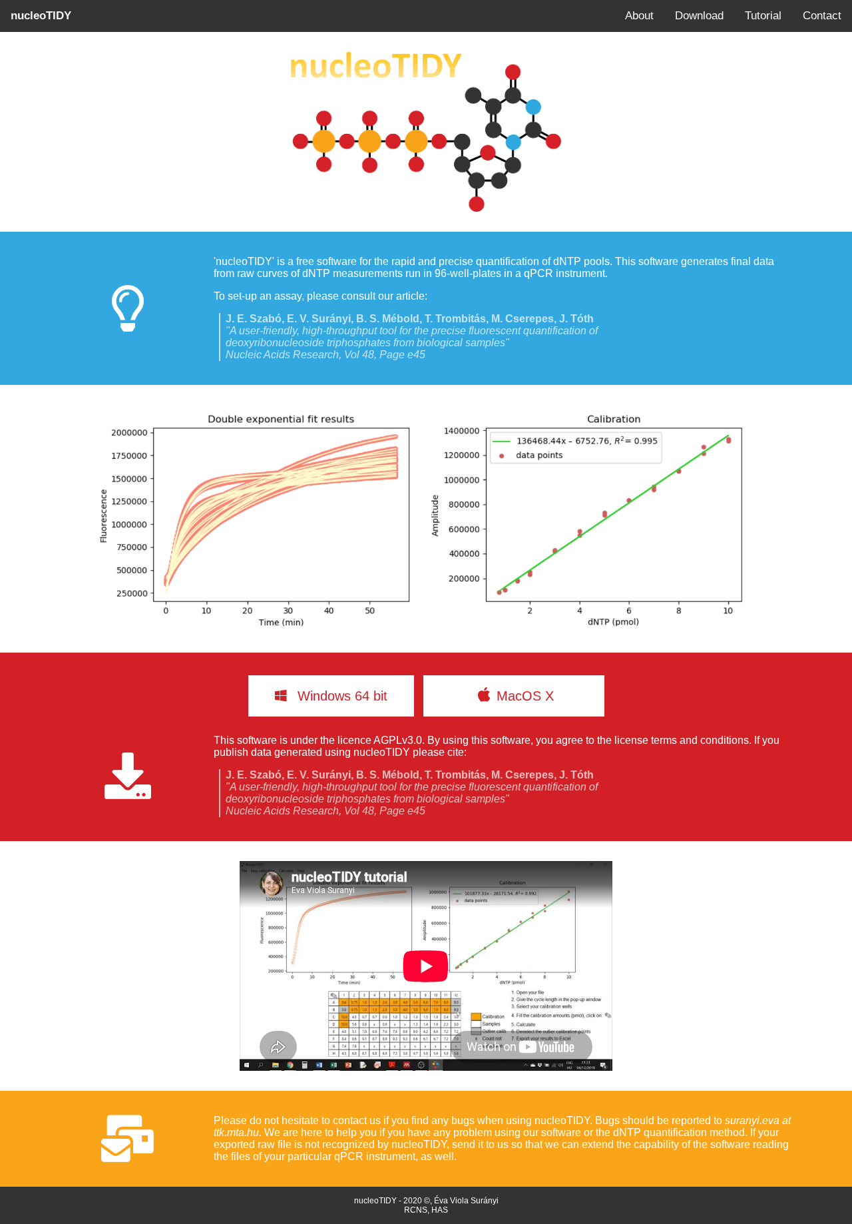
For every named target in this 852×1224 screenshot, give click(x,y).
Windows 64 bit (340, 696)
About (639, 15)
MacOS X (537, 696)
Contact (822, 15)
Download (699, 15)
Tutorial (763, 15)
